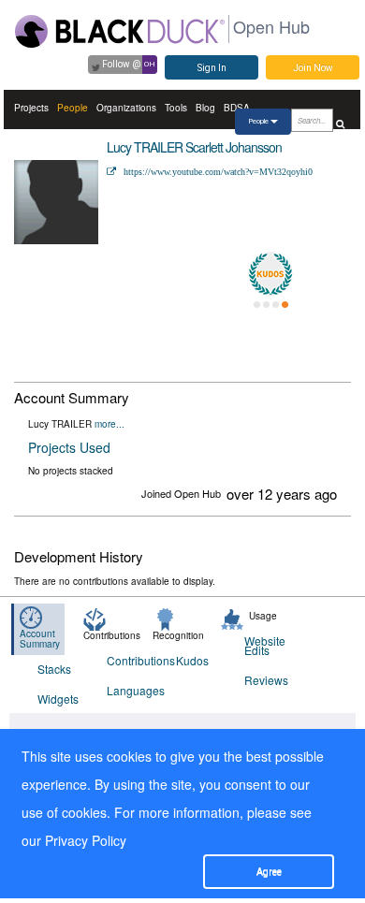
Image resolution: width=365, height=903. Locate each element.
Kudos (192, 660)
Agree (269, 872)
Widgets (58, 698)
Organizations (126, 107)
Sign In (211, 68)
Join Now (313, 68)
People (72, 107)
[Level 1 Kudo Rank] (270, 274)
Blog (205, 107)
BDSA (237, 107)
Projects (31, 107)
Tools (176, 107)
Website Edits (264, 645)
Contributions (130, 660)
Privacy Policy (85, 840)
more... (109, 423)
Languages (130, 690)
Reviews (266, 680)
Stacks (54, 669)
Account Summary (40, 638)
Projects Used (69, 447)
